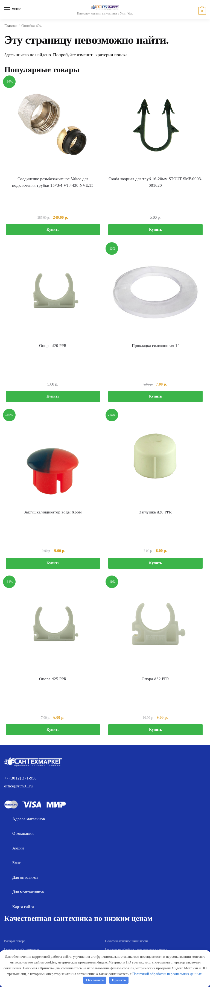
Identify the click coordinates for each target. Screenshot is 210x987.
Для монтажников (28, 892)
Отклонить (95, 980)
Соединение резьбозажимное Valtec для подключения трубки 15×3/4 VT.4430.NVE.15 (53, 182)
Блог (16, 862)
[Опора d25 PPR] (53, 625)
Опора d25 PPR (52, 679)
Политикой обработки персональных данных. (167, 974)
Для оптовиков (25, 877)
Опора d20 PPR (52, 345)
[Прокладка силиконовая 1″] (155, 292)
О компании (23, 833)
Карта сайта (23, 906)
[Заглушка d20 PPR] (155, 458)
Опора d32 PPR (155, 679)
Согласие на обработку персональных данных (136, 949)
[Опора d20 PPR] (53, 292)
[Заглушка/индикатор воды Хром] (53, 458)
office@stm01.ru (18, 786)
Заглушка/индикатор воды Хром (53, 512)
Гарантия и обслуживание (21, 949)
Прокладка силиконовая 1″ (155, 345)
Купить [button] (52, 229)
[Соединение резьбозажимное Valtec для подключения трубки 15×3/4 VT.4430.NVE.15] (53, 125)
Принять (119, 980)
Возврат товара (14, 941)
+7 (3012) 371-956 (20, 778)
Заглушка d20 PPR (155, 512)
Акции (18, 848)
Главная (10, 26)
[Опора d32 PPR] (155, 625)
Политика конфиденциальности (126, 941)
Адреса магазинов (28, 819)
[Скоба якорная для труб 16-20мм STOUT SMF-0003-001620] (155, 125)
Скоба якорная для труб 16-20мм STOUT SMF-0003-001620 (155, 182)
